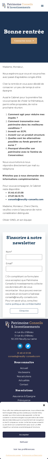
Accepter (24, 434)
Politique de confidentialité (32, 455)
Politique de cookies (13, 455)
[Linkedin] (20, 346)
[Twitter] (28, 346)
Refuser (24, 442)
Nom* (9, 252)
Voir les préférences (24, 449)
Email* (9, 264)
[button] (44, 405)
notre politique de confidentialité (23, 304)
